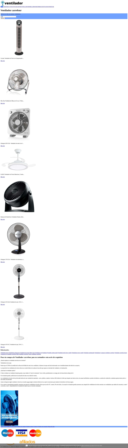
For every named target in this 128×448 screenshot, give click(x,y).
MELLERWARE (33, 6)
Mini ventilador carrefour (22, 354)
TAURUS (46, 6)
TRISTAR (51, 6)
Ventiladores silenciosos (14, 352)
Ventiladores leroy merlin (77, 352)
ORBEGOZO (40, 6)
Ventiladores (97, 352)
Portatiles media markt (52, 352)
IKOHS (27, 6)
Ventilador (44, 352)
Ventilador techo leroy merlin (64, 352)
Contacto (35, 426)
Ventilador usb (38, 352)
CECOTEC (10, 6)
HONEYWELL (22, 6)
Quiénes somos (29, 426)
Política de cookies (21, 426)
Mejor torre (32, 352)
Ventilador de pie (5, 352)
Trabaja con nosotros (43, 426)
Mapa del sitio (51, 426)
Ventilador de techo (24, 352)
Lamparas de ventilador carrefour (8, 354)
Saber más (30, 445)
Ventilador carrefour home (121, 352)
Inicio (2, 6)
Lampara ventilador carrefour (107, 352)
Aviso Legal (3, 426)
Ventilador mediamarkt (89, 352)
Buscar (2, 18)
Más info (3, 60)
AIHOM (5, 6)
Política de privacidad (12, 426)
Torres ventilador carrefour (34, 354)
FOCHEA (15, 6)
